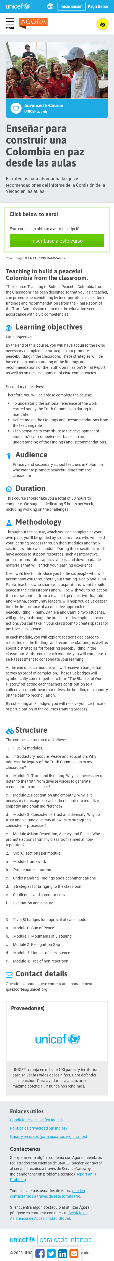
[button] (51, 6)
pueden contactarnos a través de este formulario (47, 1193)
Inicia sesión (71, 6)
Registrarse (98, 6)
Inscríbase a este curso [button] (57, 240)
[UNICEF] (57, 1038)
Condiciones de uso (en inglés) (36, 1119)
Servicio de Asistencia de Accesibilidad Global (48, 1215)
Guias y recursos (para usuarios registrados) (48, 1136)
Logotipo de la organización (51, 1240)
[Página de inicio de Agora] (37, 23)
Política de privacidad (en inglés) (38, 1128)
